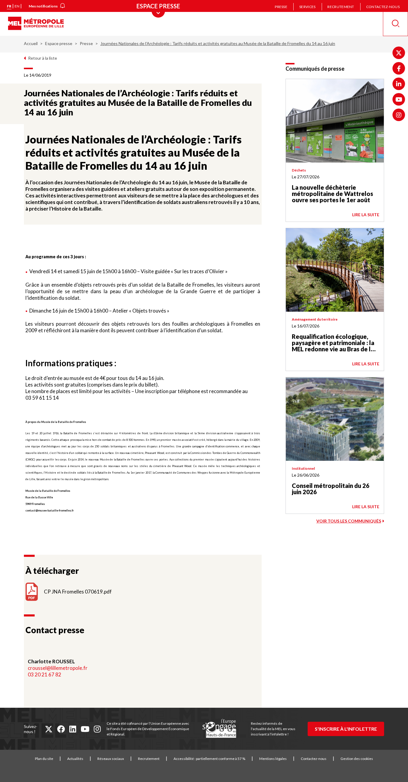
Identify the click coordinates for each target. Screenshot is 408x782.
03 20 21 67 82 (44, 674)
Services (307, 6)
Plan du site (44, 758)
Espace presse (58, 43)
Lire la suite (365, 214)
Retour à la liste (42, 58)
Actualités (75, 758)
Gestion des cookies (356, 758)
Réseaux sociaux (110, 758)
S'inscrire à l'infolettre (346, 729)
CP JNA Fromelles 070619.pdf (78, 591)
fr (9, 6)
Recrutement (340, 6)
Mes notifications (43, 6)
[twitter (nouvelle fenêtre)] (49, 729)
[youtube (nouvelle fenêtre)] (85, 729)
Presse (281, 6)
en (17, 6)
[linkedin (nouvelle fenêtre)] (72, 729)
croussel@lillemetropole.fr (58, 668)
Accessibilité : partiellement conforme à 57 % (209, 758)
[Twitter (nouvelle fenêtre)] (399, 53)
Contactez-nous (383, 6)
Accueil (31, 43)
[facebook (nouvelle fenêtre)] (61, 729)
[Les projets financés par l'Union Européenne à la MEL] (219, 729)
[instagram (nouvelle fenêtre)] (97, 729)
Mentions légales (273, 758)
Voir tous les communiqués (348, 520)
